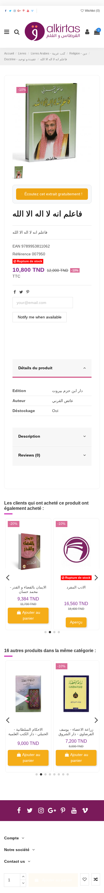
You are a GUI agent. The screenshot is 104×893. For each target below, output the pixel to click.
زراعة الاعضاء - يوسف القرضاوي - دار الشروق (76, 731)
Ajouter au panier (57, 880)
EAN (16, 246)
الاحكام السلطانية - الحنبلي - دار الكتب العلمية (28, 731)
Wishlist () (92, 10)
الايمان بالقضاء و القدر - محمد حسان (28, 589)
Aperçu (76, 622)
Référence (21, 254)
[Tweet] (21, 292)
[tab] (52, 368)
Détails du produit (35, 368)
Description (29, 436)
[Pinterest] (27, 292)
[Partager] (15, 292)
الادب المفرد (76, 587)
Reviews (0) (29, 455)
